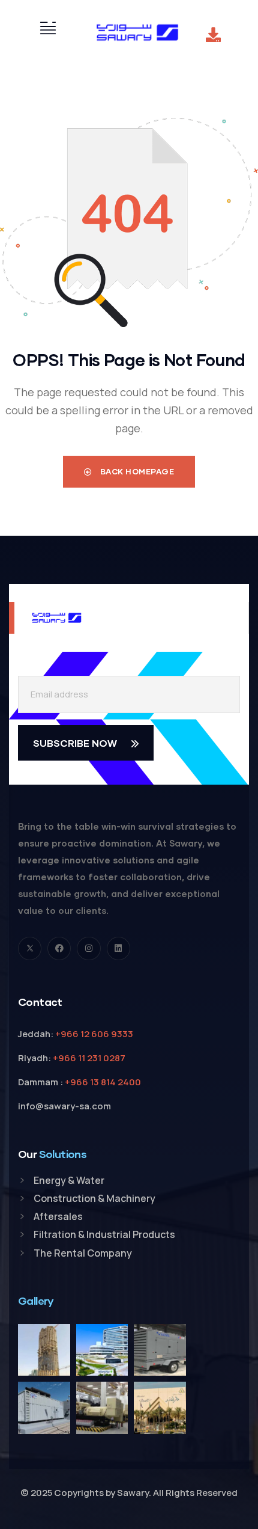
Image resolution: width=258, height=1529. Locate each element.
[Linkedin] (118, 948)
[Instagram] (88, 948)
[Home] (137, 32)
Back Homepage (136, 471)
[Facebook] (59, 948)
